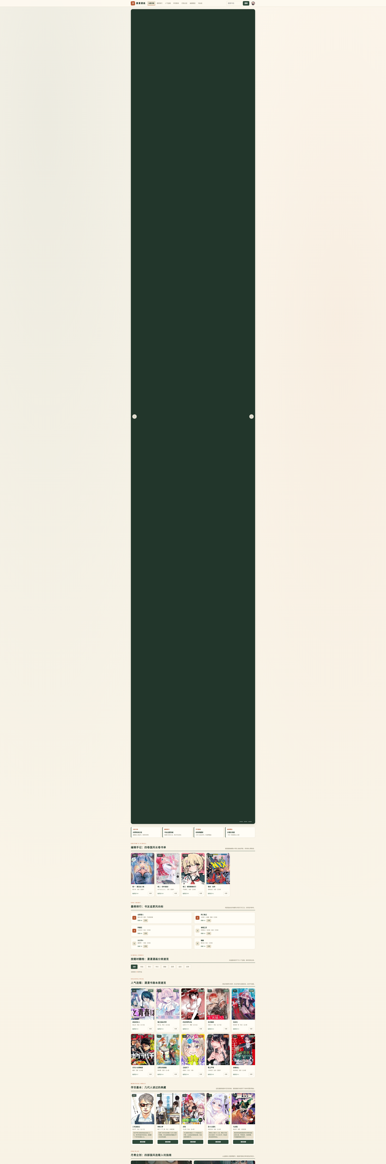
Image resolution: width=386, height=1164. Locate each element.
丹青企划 (184, 3)
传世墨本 (176, 3)
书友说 (200, 3)
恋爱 (172, 967)
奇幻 (149, 967)
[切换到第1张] (239, 821)
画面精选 (192, 3)
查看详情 (139, 426)
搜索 (246, 3)
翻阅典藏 (142, 1142)
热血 (141, 967)
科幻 (157, 967)
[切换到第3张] (249, 821)
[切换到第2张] (244, 821)
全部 (134, 967)
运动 (180, 967)
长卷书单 (151, 3)
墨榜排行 (159, 3)
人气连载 (168, 3)
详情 (145, 920)
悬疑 (164, 967)
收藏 (149, 426)
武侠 (187, 967)
